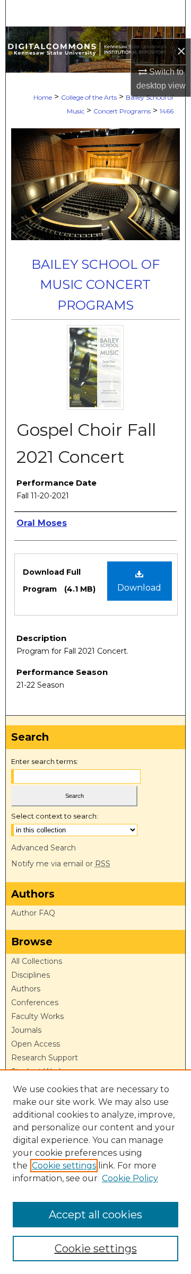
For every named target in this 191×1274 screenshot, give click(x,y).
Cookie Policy (130, 1178)
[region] (95, 1171)
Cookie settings (64, 1166)
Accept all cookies (95, 1214)
